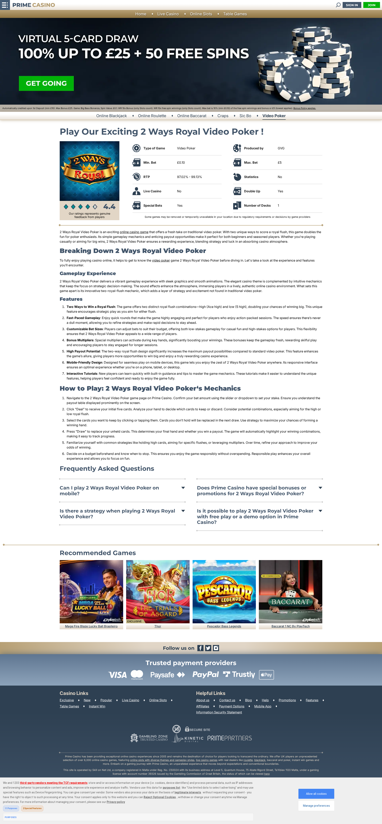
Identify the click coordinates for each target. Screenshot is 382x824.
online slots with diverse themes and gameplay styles (162, 760)
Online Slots (201, 14)
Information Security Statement (219, 712)
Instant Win (97, 706)
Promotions (287, 700)
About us (202, 700)
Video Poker (274, 115)
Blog (248, 700)
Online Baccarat (191, 115)
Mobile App (262, 706)
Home (140, 14)
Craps (222, 115)
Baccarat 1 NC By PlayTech (291, 626)
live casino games (206, 760)
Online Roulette (152, 115)
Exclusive (67, 700)
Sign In (352, 5)
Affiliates (202, 706)
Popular (106, 700)
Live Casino (168, 14)
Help (265, 700)
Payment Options (231, 706)
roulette (248, 760)
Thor (157, 626)
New (87, 700)
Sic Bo (245, 115)
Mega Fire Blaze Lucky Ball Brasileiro (91, 626)
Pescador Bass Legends (224, 626)
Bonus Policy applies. (304, 108)
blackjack (259, 760)
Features (312, 700)
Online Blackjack (111, 115)
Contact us (227, 700)
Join (371, 5)
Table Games (235, 14)
